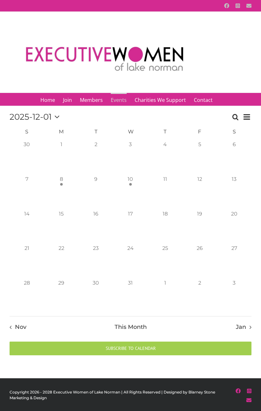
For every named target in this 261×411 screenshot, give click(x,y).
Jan (241, 326)
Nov (20, 326)
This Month (131, 326)
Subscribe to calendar (131, 348)
